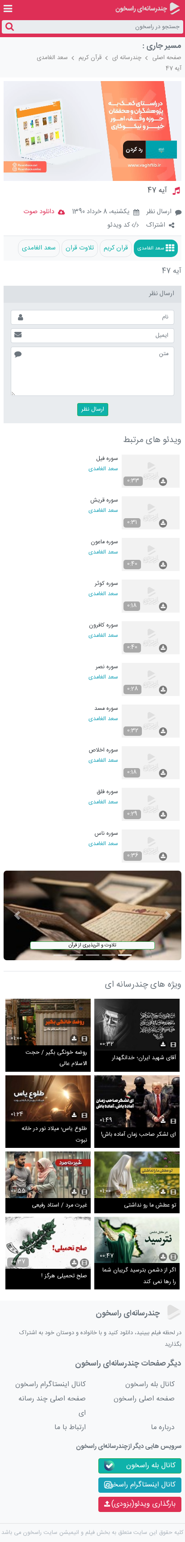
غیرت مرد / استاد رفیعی (59, 1205)
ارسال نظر (159, 211)
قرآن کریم (90, 58)
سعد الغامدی (52, 58)
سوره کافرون (103, 625)
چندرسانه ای (126, 58)
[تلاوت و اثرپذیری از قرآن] (92, 916)
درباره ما (163, 1428)
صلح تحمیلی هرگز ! (64, 1276)
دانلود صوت (38, 211)
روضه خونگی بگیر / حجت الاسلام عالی (56, 1058)
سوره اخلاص (103, 750)
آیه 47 (173, 68)
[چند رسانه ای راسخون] (147, 8)
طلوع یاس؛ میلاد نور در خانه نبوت (54, 1134)
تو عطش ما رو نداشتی (150, 1205)
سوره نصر (107, 667)
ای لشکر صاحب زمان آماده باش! (138, 1134)
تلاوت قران (80, 248)
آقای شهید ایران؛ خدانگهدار (144, 1058)
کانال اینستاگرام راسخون (50, 1385)
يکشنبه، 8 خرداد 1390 (101, 212)
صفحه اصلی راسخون (144, 1399)
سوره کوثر (106, 584)
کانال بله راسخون (150, 1385)
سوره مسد (106, 708)
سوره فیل (107, 459)
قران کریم (116, 248)
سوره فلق (107, 792)
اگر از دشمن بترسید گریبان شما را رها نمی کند (139, 1276)
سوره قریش (104, 500)
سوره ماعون (104, 542)
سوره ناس (106, 833)
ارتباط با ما (70, 1428)
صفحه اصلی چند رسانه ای (52, 1406)
